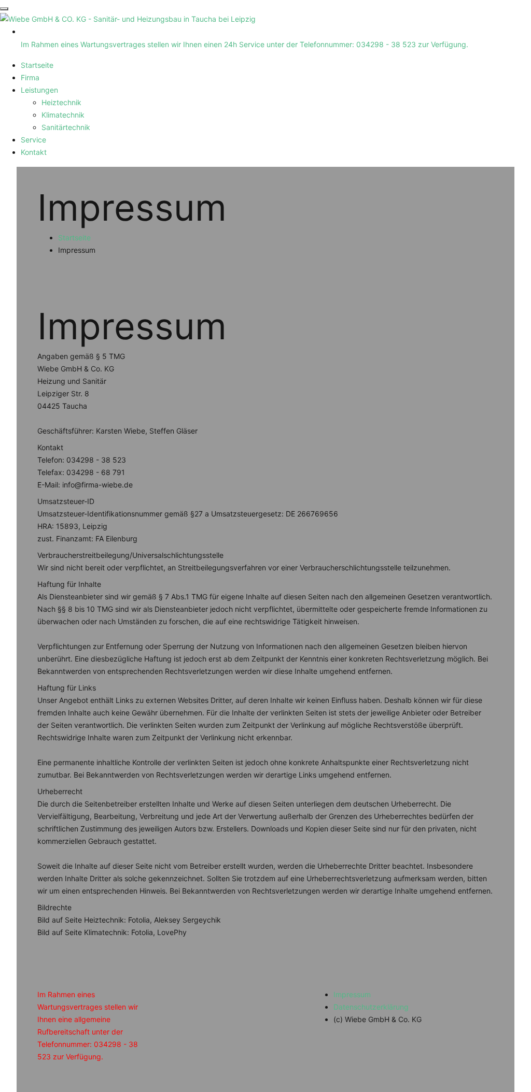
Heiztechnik (61, 102)
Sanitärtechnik (65, 127)
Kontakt (34, 152)
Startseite (37, 65)
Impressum (352, 994)
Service (33, 139)
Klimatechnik (63, 114)
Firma (30, 77)
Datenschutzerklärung (371, 1006)
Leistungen (39, 89)
